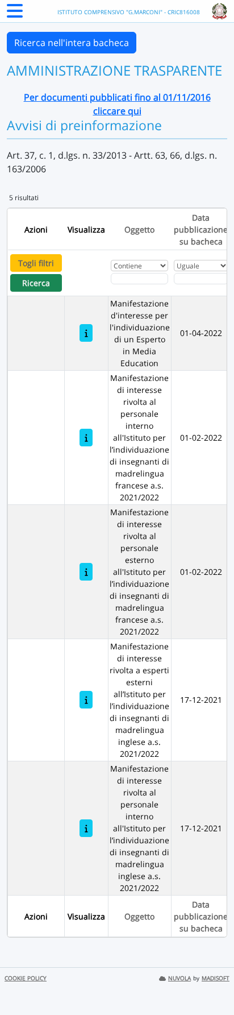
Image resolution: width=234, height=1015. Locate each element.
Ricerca (36, 282)
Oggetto (139, 229)
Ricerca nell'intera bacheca (71, 42)
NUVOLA (179, 978)
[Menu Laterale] (15, 14)
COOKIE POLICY (26, 978)
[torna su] (211, 980)
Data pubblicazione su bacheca (201, 229)
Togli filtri (36, 263)
